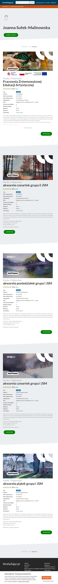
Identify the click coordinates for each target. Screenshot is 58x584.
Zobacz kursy (11, 35)
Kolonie (26, 566)
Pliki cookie (47, 570)
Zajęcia (26, 563)
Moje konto (47, 563)
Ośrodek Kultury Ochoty (22, 100)
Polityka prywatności (49, 566)
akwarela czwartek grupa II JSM (25, 185)
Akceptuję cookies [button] (47, 577)
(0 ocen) (16, 89)
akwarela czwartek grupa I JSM (25, 383)
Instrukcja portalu (40, 2)
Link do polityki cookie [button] (23, 581)
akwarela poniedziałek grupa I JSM (27, 283)
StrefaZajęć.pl (7, 3)
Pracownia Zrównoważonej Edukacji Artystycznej (22, 83)
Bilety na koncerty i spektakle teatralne (34, 568)
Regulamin (47, 565)
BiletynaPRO (27, 570)
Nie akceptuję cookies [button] (47, 581)
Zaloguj (53, 2)
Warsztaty (27, 565)
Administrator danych (49, 568)
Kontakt (48, 2)
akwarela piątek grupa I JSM (23, 483)
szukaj (32, 2)
